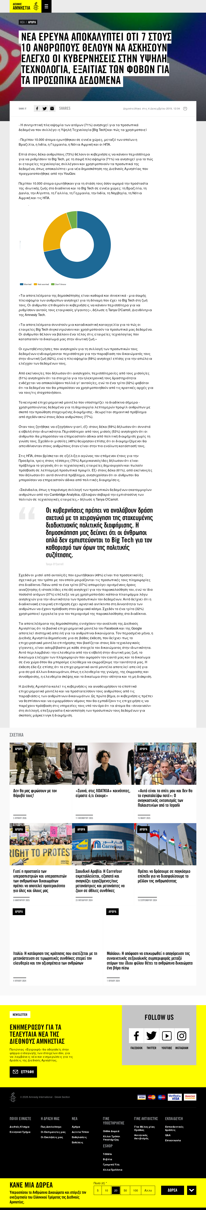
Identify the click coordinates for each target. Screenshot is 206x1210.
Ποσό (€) (100, 1183)
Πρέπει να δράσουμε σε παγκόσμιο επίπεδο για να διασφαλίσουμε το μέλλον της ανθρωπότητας (165, 864)
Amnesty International (25, 6)
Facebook (37, 108)
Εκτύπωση (185, 109)
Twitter (44, 108)
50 (125, 1190)
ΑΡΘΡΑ (32, 22)
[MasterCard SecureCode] (190, 1099)
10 (106, 1190)
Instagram (181, 1048)
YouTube (167, 1048)
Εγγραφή (27, 1072)
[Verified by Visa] (175, 1099)
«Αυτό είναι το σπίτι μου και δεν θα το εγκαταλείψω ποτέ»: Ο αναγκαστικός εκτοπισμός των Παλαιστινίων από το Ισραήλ (165, 783)
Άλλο (148, 1190)
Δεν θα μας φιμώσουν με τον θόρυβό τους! (41, 783)
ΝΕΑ (22, 22)
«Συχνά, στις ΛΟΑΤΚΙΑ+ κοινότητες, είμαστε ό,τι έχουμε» (103, 783)
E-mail (52, 108)
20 (115, 1190)
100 (135, 1190)
